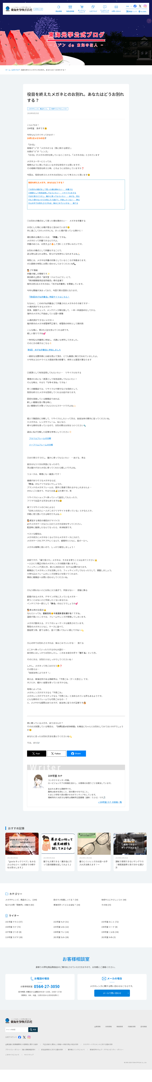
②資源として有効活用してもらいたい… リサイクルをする (52, 192)
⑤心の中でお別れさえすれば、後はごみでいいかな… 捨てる (53, 203)
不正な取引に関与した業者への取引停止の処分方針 (60, 1044)
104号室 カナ (11, 926)
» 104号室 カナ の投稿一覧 (110, 802)
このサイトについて (12, 1055)
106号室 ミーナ (108, 926)
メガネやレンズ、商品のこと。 (38, 109)
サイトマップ (28, 1055)
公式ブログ (16, 70)
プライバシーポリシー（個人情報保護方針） (20, 1049)
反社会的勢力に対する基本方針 (52, 1049)
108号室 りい (59, 932)
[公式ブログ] (93, 5)
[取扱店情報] (70, 5)
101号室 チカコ (12, 921)
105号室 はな (59, 926)
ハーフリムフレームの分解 (41, 444)
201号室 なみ (59, 937)
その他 (104, 904)
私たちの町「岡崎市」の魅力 (17, 904)
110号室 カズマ (12, 937)
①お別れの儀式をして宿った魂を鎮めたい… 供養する (50, 189)
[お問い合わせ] (116, 5)
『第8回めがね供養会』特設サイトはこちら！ (49, 296)
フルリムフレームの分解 (40, 438)
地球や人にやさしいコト (59, 109)
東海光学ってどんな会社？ (64, 904)
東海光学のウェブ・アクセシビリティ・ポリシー (107, 1049)
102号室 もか (59, 921)
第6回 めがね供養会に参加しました (44, 349)
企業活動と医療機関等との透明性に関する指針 (21, 1044)
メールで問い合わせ (112, 993)
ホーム (7, 70)
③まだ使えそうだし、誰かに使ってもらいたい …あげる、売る (54, 196)
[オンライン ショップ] (81, 5)
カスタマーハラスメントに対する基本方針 (98, 1044)
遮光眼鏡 (143, 1026)
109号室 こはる (108, 932)
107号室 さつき (12, 932)
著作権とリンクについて (76, 1049)
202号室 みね (107, 937)
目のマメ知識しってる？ (63, 899)
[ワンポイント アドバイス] (104, 5)
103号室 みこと (108, 921)
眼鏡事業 (120, 1026)
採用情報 (108, 1026)
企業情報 (97, 1026)
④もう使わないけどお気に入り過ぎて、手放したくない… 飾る (54, 199)
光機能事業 (131, 1026)
